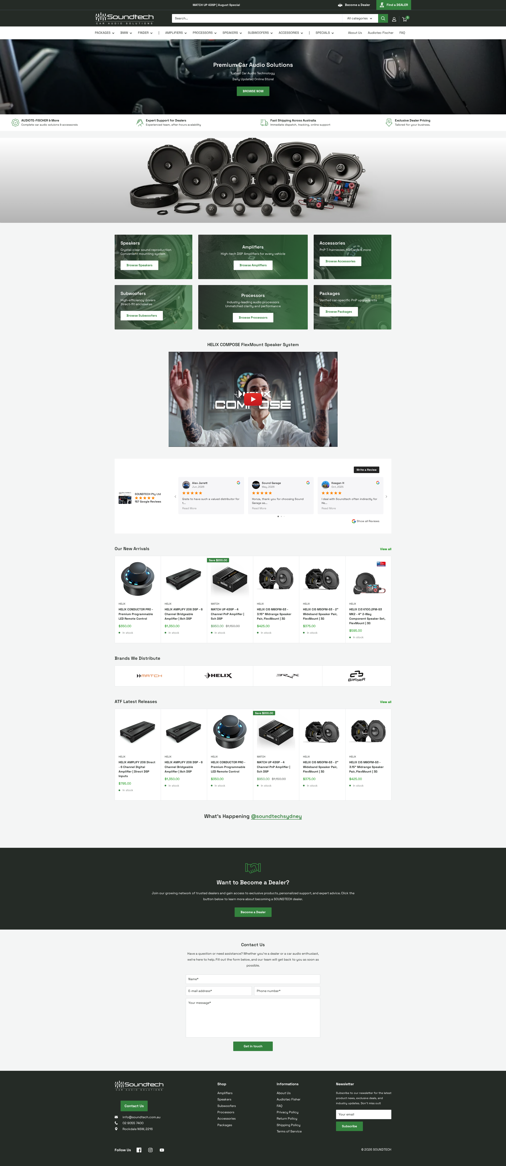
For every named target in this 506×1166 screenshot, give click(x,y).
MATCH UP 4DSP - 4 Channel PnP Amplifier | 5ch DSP (227, 614)
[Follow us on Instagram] (150, 1151)
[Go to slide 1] (278, 516)
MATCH (215, 604)
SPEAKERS (230, 33)
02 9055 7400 (133, 1123)
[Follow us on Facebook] (139, 1151)
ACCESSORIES (289, 33)
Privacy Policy (287, 1112)
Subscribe (349, 1126)
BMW (124, 33)
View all (386, 549)
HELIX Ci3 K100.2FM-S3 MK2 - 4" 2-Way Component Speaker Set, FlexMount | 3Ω (367, 616)
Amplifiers (224, 1093)
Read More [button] (189, 508)
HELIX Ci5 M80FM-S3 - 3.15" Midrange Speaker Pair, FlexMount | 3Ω (274, 614)
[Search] (383, 18)
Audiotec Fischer (381, 33)
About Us (355, 33)
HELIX (122, 604)
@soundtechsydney (276, 816)
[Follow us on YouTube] (162, 1151)
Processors (225, 1112)
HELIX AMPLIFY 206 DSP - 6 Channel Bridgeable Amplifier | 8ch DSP (184, 614)
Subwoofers (226, 1106)
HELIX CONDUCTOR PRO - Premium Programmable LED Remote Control (136, 614)
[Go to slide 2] (281, 516)
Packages (224, 1125)
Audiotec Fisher (288, 1099)
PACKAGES (102, 33)
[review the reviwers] (238, 483)
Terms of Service (289, 1131)
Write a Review (367, 469)
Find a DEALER (397, 5)
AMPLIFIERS (174, 33)
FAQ (402, 33)
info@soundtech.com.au (141, 1117)
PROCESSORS (203, 33)
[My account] (394, 19)
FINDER (143, 33)
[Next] (391, 599)
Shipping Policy (288, 1125)
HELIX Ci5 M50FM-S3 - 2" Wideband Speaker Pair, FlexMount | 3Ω (320, 614)
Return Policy (287, 1118)
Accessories (226, 1118)
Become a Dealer (357, 5)
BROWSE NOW (253, 91)
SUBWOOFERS (258, 33)
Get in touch (253, 1046)
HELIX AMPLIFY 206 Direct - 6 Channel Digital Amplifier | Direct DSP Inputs (137, 769)
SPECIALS (323, 33)
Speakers (224, 1099)
